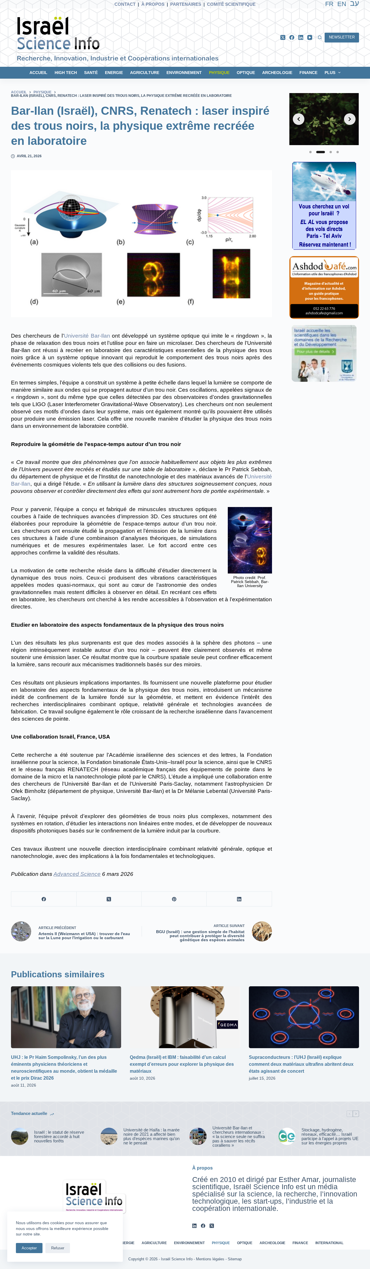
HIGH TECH (66, 72)
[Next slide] (350, 119)
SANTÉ (91, 72)
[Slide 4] (337, 152)
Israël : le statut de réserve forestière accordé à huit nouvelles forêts (59, 1136)
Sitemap (235, 1259)
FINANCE (308, 72)
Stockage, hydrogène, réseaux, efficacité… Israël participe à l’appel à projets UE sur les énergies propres (329, 1136)
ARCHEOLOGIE (277, 72)
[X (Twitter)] (282, 37)
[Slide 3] (330, 152)
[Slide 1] (310, 152)
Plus (330, 72)
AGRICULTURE (144, 72)
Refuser (57, 1248)
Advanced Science (77, 874)
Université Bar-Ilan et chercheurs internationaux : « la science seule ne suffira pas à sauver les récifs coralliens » (238, 1136)
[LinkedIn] (300, 37)
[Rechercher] (320, 37)
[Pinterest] (174, 899)
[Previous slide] (298, 119)
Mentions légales (210, 1259)
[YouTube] (309, 37)
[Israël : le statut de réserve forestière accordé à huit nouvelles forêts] (19, 1136)
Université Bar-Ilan (87, 336)
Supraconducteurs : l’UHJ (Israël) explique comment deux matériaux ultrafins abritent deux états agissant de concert (301, 1064)
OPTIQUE (246, 72)
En (341, 4)
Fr (329, 4)
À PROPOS (152, 4)
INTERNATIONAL (329, 1243)
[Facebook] (291, 37)
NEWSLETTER (342, 37)
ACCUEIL (38, 72)
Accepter (29, 1248)
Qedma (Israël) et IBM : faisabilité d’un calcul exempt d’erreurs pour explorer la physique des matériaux (182, 1064)
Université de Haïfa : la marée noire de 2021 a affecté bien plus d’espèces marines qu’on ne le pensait (151, 1136)
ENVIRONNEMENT (184, 72)
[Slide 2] (320, 152)
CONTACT (125, 4)
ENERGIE (114, 72)
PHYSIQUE (219, 72)
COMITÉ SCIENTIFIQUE (231, 4)
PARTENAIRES (185, 4)
